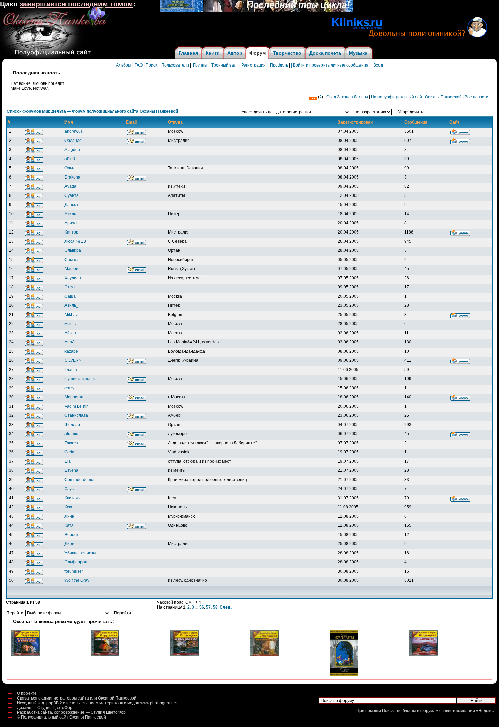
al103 (69, 158)
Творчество (287, 53)
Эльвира (72, 250)
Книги (213, 53)
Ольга (70, 168)
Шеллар (72, 424)
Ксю (68, 507)
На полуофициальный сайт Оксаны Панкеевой (416, 97)
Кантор (71, 232)
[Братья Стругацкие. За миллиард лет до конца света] (25, 654)
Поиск (151, 65)
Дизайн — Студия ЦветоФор (44, 707)
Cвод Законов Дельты (347, 97)
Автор (234, 53)
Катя (69, 525)
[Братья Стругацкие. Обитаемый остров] (264, 655)
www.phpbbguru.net (158, 703)
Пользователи (175, 65)
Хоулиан (72, 278)
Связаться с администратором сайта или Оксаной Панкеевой (76, 698)
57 (208, 607)
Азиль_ (71, 305)
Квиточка (73, 498)
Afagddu (72, 149)
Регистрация (253, 65)
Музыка (358, 53)
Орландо (73, 140)
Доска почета (325, 53)
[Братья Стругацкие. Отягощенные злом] (105, 654)
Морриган (74, 397)
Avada (70, 186)
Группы (200, 65)
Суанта (71, 195)
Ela (67, 461)
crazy (69, 388)
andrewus (73, 131)
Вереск (71, 534)
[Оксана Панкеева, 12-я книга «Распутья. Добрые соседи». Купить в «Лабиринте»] (256, 10)
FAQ (139, 65)
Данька (71, 204)
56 (201, 607)
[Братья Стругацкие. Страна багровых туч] (423, 654)
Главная (188, 53)
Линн (69, 516)
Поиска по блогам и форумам (410, 710)
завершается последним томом (76, 4)
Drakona (72, 177)
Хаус (69, 488)
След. (226, 607)
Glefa (69, 452)
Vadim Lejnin (76, 406)
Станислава (76, 415)
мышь (70, 323)
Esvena (71, 470)
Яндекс (485, 710)
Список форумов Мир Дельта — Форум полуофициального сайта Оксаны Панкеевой (92, 111)
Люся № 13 (75, 241)
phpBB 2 (54, 703)
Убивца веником (80, 553)
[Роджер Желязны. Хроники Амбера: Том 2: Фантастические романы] (344, 674)
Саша (70, 296)
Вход (378, 65)
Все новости (476, 97)
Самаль (71, 259)
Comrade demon (80, 479)
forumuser (73, 571)
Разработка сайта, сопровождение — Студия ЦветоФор (71, 712)
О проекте (27, 693)
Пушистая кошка (80, 378)
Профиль (279, 65)
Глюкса (71, 443)
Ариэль (71, 223)
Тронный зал (223, 65)
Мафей (71, 268)
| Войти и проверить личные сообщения (329, 65)
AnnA (69, 342)
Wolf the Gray (76, 580)
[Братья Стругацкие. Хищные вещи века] (184, 654)
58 (215, 607)
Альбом (123, 65)
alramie (71, 433)
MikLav (71, 314)
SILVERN (73, 360)
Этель (70, 287)
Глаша (70, 369)
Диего (70, 543)
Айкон (70, 333)
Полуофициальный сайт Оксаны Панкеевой (63, 717)
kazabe (71, 351)
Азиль (70, 213)
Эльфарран (75, 562)
